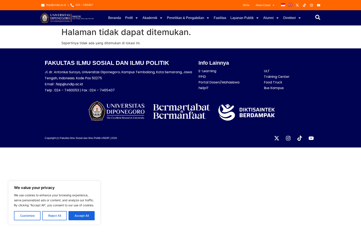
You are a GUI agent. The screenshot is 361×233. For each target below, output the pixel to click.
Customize (27, 215)
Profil (129, 18)
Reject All (54, 215)
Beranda (114, 18)
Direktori (289, 18)
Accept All (82, 215)
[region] (54, 203)
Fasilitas (220, 18)
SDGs (246, 5)
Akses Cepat (263, 5)
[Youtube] (311, 138)
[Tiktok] (299, 138)
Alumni (268, 18)
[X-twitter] (276, 138)
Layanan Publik (242, 18)
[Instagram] (288, 138)
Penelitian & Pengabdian (185, 18)
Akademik (149, 18)
